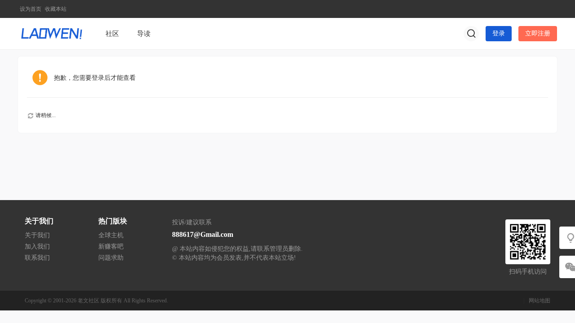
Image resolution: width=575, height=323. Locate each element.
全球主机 (111, 235)
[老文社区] (51, 33)
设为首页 (30, 9)
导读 (143, 33)
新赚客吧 (111, 246)
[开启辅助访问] (550, 9)
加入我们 (37, 246)
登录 (498, 33)
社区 (112, 33)
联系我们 (37, 257)
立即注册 (537, 33)
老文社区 (88, 300)
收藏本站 (55, 9)
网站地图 (539, 300)
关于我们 (37, 235)
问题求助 (111, 257)
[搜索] (471, 33)
